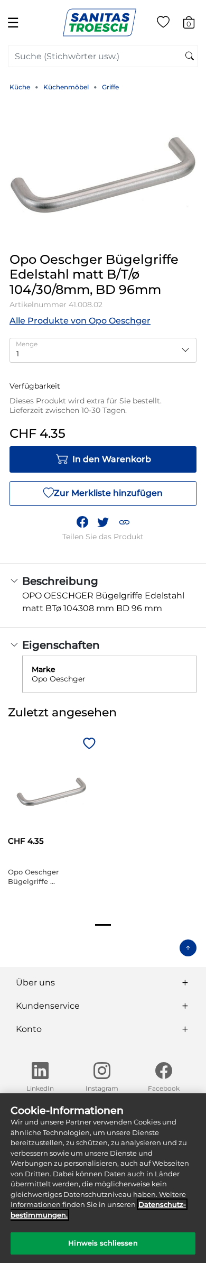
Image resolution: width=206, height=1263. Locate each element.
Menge (27, 344)
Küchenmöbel (66, 87)
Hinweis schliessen (102, 1243)
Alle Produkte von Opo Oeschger (80, 321)
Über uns (35, 983)
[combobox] (103, 56)
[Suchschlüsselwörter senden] (189, 56)
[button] (124, 522)
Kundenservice (48, 1006)
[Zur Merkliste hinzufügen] (87, 744)
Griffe (110, 87)
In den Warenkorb (111, 459)
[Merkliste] (163, 24)
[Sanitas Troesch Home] (99, 22)
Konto (29, 1029)
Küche (20, 87)
